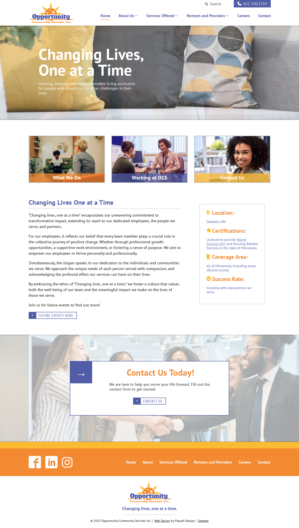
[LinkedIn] (51, 462)
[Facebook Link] (35, 462)
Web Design (162, 521)
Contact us (152, 401)
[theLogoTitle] (51, 13)
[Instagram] (67, 462)
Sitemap (203, 521)
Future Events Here (56, 315)
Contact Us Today (159, 372)
